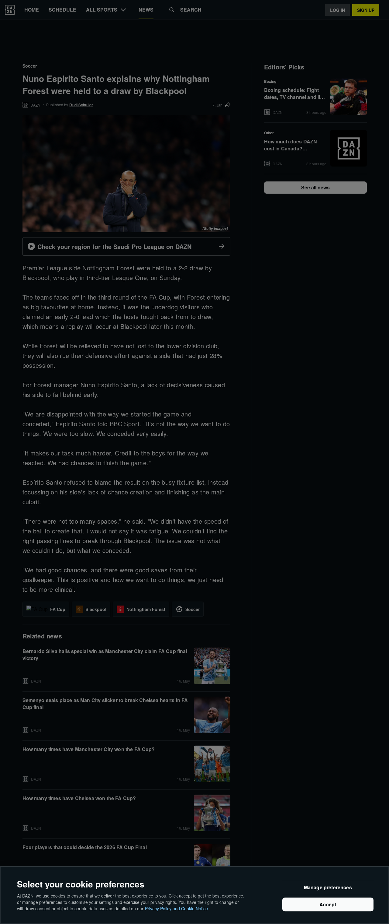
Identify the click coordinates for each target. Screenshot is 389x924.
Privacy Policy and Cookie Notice (176, 908)
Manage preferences (328, 887)
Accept (327, 904)
